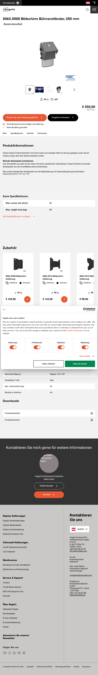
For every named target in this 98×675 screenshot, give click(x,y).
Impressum (86, 667)
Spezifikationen (17, 133)
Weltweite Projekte (10, 609)
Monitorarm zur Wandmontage (16, 569)
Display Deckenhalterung (13, 529)
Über (5, 133)
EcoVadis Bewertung (11, 622)
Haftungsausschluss (63, 667)
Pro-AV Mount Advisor (12, 587)
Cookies (76, 667)
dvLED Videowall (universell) (15, 547)
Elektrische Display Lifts (13, 534)
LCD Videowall (9, 552)
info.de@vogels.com (78, 551)
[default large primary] (27, 299)
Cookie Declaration (75, 330)
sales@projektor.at (77, 595)
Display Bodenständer (12, 525)
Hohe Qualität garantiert (17, 128)
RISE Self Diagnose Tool (13, 591)
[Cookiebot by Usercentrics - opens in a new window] (84, 309)
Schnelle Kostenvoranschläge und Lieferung (25, 124)
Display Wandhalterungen (14, 521)
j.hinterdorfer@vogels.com (81, 575)
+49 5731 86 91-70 (78, 549)
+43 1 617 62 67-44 (78, 593)
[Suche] (88, 3)
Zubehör (30, 133)
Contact (6, 583)
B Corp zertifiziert (10, 618)
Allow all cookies (80, 364)
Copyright (30, 667)
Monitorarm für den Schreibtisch (16, 565)
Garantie (6, 596)
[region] (49, 54)
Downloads (42, 133)
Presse (5, 627)
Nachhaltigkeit (9, 613)
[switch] (37, 347)
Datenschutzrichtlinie (44, 667)
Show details (84, 356)
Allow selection (48, 364)
